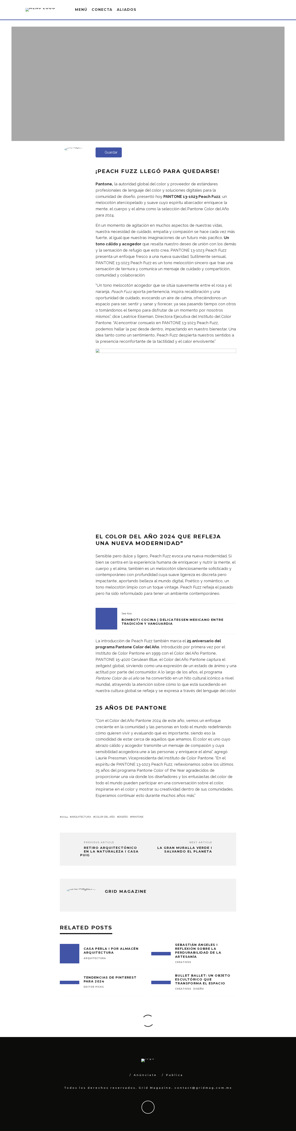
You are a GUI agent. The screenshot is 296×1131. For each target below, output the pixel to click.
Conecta (102, 10)
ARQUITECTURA (81, 816)
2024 (65, 816)
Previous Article (99, 842)
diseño (123, 816)
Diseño (198, 988)
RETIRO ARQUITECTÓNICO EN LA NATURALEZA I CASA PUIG (109, 851)
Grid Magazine (139, 93)
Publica (174, 1075)
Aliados (126, 10)
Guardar (111, 152)
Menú (81, 10)
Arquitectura (95, 958)
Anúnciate (145, 1075)
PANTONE (137, 816)
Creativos (183, 962)
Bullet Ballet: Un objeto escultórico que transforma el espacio (203, 979)
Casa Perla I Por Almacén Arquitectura (111, 951)
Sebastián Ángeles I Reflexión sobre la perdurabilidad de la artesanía (198, 951)
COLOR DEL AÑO (105, 816)
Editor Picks (165, 93)
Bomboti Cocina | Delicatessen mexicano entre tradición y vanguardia (173, 622)
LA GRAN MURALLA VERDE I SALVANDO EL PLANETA (184, 849)
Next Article (200, 842)
